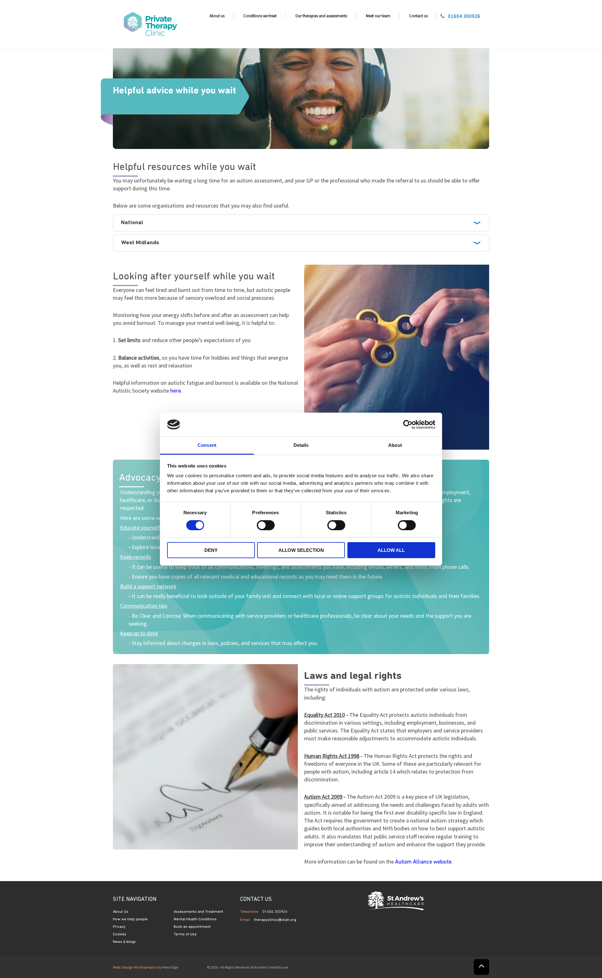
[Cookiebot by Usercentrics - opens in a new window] (407, 424)
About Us (120, 912)
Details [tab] (301, 445)
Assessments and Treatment (198, 912)
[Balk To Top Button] (481, 967)
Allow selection (301, 550)
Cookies (119, 934)
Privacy (119, 927)
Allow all (391, 550)
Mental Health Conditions (195, 919)
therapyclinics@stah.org (275, 920)
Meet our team (378, 16)
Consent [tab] (207, 445)
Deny (211, 550)
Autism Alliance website (423, 862)
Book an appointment (192, 927)
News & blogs (124, 942)
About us (216, 16)
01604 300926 (464, 16)
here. (176, 391)
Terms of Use (185, 934)
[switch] (266, 525)
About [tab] (395, 445)
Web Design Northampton (135, 968)
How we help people (130, 919)
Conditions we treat (260, 16)
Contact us (418, 16)
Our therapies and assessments (321, 16)
